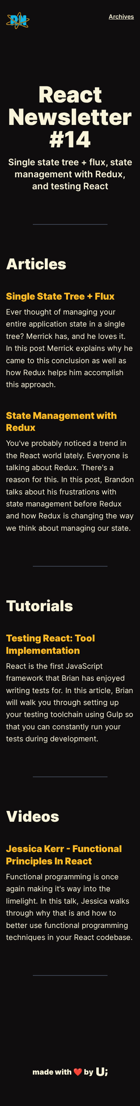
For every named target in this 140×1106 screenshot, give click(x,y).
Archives (121, 16)
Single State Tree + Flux (60, 296)
